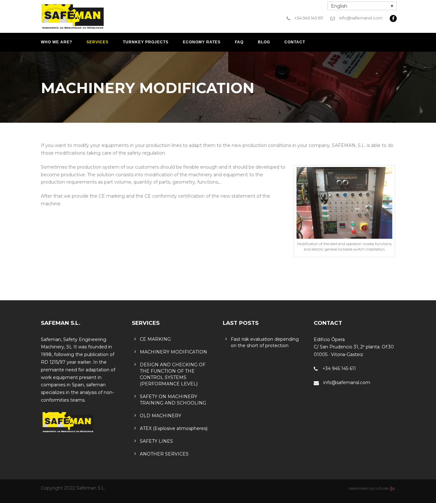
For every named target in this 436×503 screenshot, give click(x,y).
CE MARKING (155, 339)
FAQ (239, 42)
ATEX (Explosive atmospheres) (173, 428)
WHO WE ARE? (56, 42)
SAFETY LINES (156, 441)
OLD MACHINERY (160, 416)
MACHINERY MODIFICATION (173, 352)
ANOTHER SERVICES (164, 454)
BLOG (264, 42)
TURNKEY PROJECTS (146, 42)
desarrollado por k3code (369, 488)
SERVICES (97, 42)
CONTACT (294, 42)
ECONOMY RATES (202, 42)
